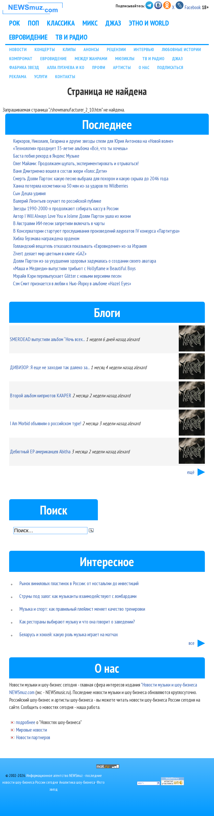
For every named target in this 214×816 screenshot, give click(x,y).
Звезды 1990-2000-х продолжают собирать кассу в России (65, 208)
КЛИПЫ (69, 49)
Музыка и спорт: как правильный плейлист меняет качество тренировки (82, 608)
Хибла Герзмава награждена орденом (46, 238)
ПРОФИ (98, 67)
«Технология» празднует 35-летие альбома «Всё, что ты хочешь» (70, 148)
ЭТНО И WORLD (149, 22)
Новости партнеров (33, 737)
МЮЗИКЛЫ (124, 58)
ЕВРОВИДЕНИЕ (28, 37)
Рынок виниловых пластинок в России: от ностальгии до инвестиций (79, 583)
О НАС (144, 67)
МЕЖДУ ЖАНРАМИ (91, 58)
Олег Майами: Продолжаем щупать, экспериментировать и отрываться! (76, 163)
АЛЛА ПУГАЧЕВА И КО (65, 67)
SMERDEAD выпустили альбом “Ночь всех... (47, 339)
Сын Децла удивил (29, 193)
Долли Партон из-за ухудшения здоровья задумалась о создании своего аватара (84, 260)
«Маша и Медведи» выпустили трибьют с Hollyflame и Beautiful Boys (74, 268)
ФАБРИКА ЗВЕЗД (24, 67)
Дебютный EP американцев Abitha (40, 451)
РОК (14, 22)
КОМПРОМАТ (20, 58)
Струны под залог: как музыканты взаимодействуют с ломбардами (77, 596)
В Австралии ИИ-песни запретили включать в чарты (59, 223)
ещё (190, 472)
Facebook (193, 7)
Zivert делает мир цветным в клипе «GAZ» (49, 253)
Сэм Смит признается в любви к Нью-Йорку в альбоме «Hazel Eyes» (72, 283)
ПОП (33, 22)
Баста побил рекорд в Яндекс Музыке (46, 155)
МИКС (90, 22)
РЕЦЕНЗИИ (116, 49)
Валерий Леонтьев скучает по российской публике (57, 200)
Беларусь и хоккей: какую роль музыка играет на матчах (68, 634)
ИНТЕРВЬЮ (144, 49)
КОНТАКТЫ (65, 76)
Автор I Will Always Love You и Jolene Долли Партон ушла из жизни (72, 216)
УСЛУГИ (40, 76)
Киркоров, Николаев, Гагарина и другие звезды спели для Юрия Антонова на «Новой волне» (93, 141)
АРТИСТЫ (122, 67)
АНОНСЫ (91, 49)
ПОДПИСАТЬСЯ (170, 67)
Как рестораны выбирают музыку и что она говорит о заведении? (77, 621)
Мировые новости (31, 729)
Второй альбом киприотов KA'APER (40, 395)
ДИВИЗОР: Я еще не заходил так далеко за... (50, 367)
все (191, 643)
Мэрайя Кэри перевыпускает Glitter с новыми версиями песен (67, 276)
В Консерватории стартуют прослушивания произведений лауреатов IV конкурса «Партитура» (96, 230)
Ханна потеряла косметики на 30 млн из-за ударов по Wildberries (70, 185)
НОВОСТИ (18, 49)
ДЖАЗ (113, 22)
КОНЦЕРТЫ (44, 49)
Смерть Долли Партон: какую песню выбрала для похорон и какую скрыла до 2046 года (90, 178)
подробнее (25, 722)
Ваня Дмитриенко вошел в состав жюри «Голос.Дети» (60, 171)
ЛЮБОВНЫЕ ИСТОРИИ (181, 49)
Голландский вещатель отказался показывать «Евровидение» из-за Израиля (80, 246)
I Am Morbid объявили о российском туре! (45, 423)
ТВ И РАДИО (71, 37)
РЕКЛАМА (17, 76)
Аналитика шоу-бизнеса (77, 782)
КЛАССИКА (61, 22)
